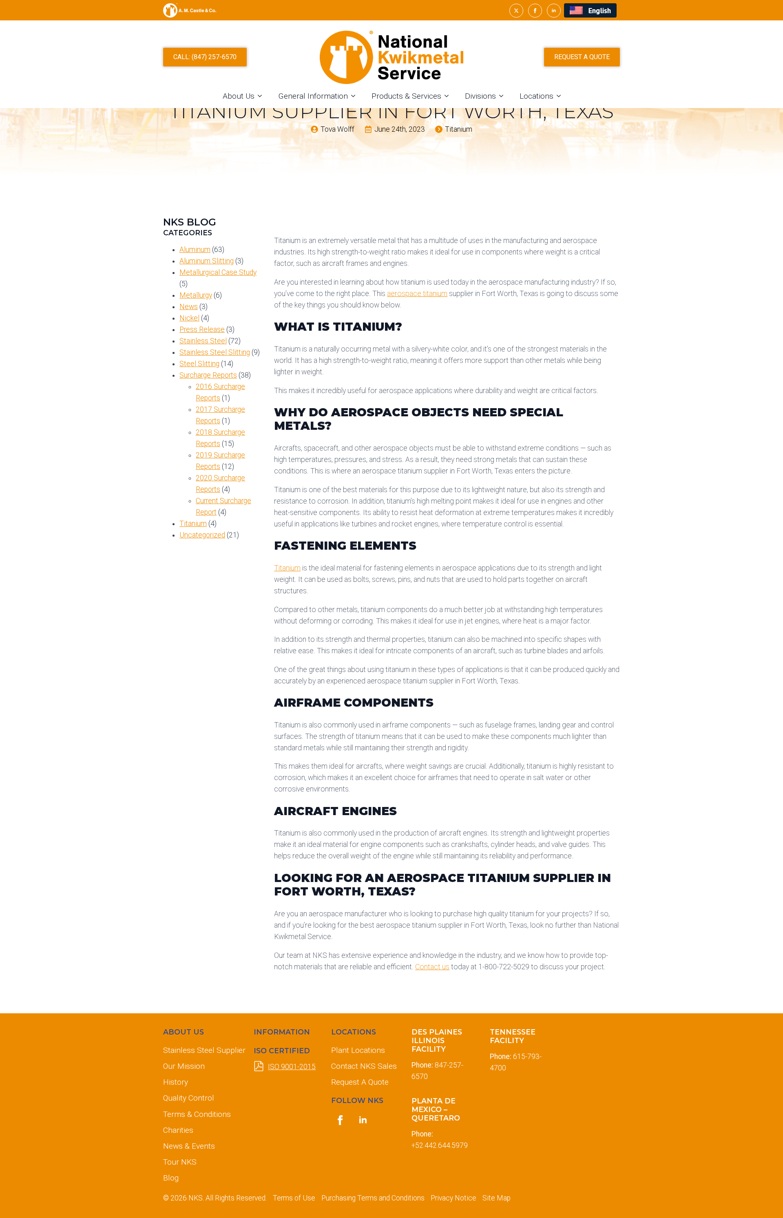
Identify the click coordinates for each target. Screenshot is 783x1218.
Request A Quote (360, 1082)
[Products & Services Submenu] (449, 96)
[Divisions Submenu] (503, 96)
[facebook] (535, 11)
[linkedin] (554, 11)
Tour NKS (180, 1162)
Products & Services (406, 96)
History (175, 1082)
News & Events (189, 1146)
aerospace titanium (417, 294)
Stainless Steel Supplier (202, 1050)
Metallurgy (195, 295)
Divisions (480, 96)
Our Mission (184, 1066)
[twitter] (516, 11)
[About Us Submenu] (262, 96)
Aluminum (194, 249)
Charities (178, 1130)
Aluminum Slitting (206, 261)
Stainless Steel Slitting (214, 352)
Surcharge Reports (208, 375)
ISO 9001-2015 (292, 1067)
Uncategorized (202, 535)
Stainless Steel (203, 341)
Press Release (202, 329)
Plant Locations (358, 1050)
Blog (171, 1178)
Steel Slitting (199, 364)
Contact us (432, 967)
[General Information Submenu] (355, 96)
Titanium (193, 523)
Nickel (189, 318)
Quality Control (188, 1098)
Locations (536, 96)
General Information (313, 96)
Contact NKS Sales (364, 1066)
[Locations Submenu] (561, 96)
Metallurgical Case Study (218, 272)
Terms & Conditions (197, 1114)
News (188, 307)
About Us (238, 96)
